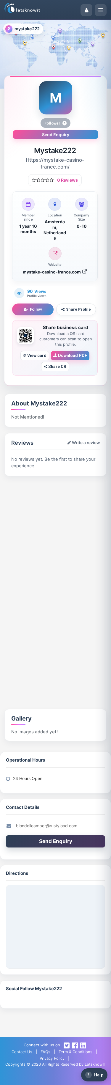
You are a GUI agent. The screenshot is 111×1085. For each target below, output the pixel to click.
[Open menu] (101, 10)
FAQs (45, 1051)
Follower (54, 123)
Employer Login (73, 1077)
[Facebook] (75, 1045)
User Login (38, 1077)
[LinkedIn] (83, 1045)
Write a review (85, 442)
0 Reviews (67, 180)
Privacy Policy (52, 1058)
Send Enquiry (55, 134)
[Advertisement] (55, 538)
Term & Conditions (75, 1051)
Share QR (56, 366)
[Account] (86, 10)
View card (36, 355)
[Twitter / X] (67, 1045)
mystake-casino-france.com (52, 271)
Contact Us (22, 1051)
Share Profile (78, 309)
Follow (36, 309)
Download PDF (72, 355)
